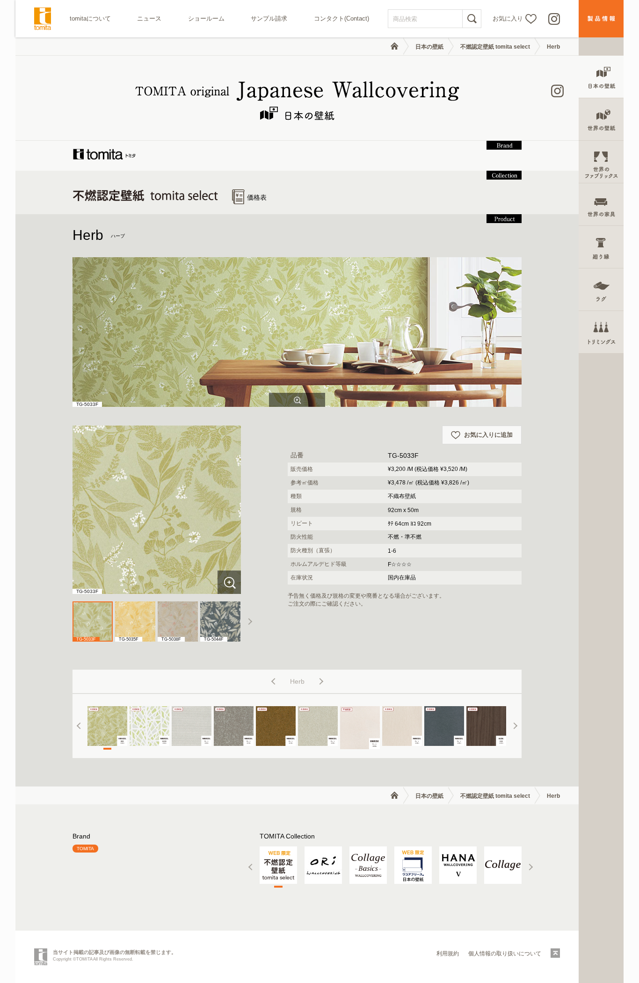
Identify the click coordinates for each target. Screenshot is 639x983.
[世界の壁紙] (601, 119)
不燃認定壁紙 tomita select (495, 46)
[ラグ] (601, 289)
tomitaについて (90, 18)
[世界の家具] (601, 204)
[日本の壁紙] (601, 77)
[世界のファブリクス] (601, 162)
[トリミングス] (601, 332)
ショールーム (206, 18)
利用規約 (447, 953)
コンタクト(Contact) (341, 18)
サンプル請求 (269, 18)
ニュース (149, 18)
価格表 (257, 197)
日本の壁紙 (429, 46)
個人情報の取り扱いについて (504, 953)
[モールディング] (601, 247)
